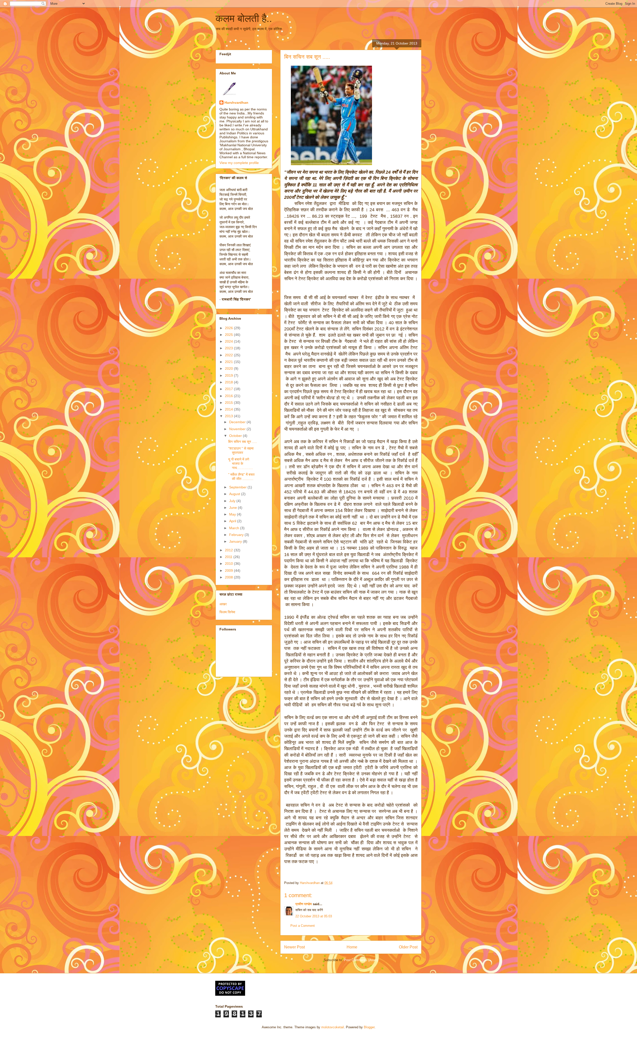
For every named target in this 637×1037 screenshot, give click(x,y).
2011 (229, 557)
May (233, 514)
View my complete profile (239, 163)
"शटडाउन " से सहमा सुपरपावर (241, 450)
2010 (229, 564)
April (233, 521)
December (238, 422)
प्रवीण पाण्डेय (303, 904)
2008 (229, 577)
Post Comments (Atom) (361, 960)
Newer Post (294, 947)
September (238, 487)
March (234, 528)
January (236, 541)
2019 (229, 375)
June (233, 508)
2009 (229, 570)
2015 (229, 403)
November (238, 429)
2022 (229, 355)
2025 (229, 335)
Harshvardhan (236, 102)
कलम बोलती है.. (243, 18)
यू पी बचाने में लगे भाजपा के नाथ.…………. (240, 463)
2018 (229, 382)
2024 (229, 341)
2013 (229, 416)
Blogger (369, 1027)
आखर (223, 604)
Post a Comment (302, 926)
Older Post (408, 947)
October (236, 436)
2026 (229, 328)
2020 (229, 368)
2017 (229, 389)
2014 (229, 409)
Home (352, 947)
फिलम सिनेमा (227, 612)
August (235, 494)
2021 (229, 362)
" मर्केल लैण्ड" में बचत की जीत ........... (241, 476)
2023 (229, 348)
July (232, 501)
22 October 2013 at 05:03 (313, 916)
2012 (229, 550)
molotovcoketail (332, 1027)
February (237, 535)
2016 (229, 396)
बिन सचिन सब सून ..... (242, 442)
